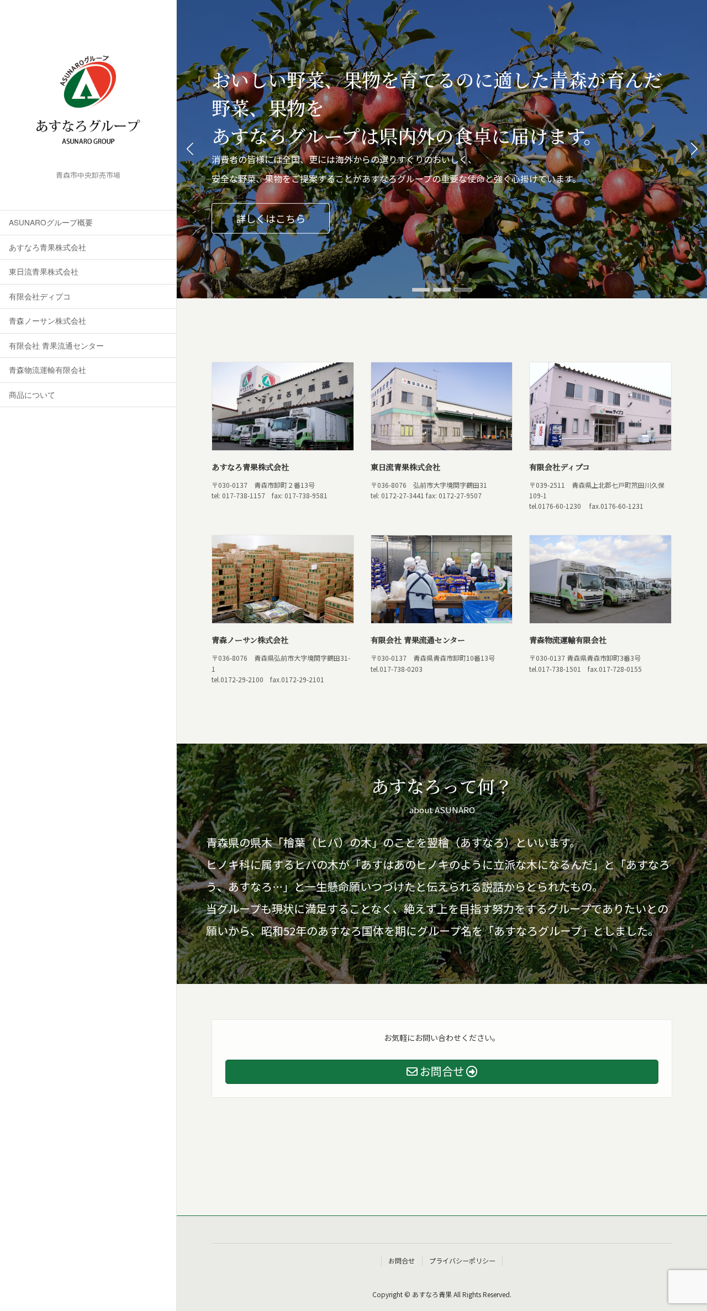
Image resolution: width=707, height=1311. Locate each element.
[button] (421, 289)
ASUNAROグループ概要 (51, 222)
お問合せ (401, 1260)
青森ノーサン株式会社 (47, 320)
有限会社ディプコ (40, 296)
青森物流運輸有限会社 (47, 369)
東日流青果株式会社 (43, 271)
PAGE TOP (684, 1290)
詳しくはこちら (270, 218)
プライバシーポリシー (462, 1260)
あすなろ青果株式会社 (47, 246)
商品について (32, 394)
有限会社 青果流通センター (56, 345)
